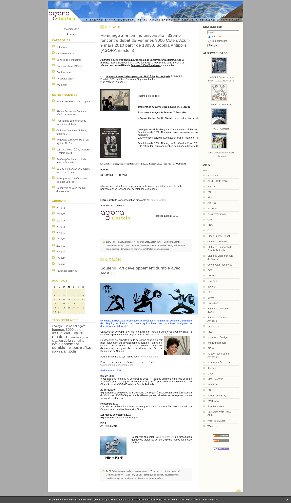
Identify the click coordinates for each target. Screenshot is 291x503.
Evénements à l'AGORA (69, 66)
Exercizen (212, 303)
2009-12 (61, 258)
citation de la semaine (68, 340)
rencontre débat (79, 348)
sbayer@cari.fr (71, 29)
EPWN (211, 297)
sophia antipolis (64, 351)
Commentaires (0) (114, 245)
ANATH (211, 186)
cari (67, 333)
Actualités (61, 47)
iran (183, 245)
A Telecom (213, 175)
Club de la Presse (217, 241)
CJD (209, 230)
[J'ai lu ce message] (287, 499)
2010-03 (61, 239)
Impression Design (217, 337)
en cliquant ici (158, 200)
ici (125, 82)
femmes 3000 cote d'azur (144, 245)
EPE (209, 292)
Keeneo (211, 368)
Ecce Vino (212, 281)
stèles (160, 478)
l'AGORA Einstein (221, 129)
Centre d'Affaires (65, 53)
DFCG (210, 275)
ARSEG (211, 203)
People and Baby (216, 395)
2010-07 (61, 214)
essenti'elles (147, 249)
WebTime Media (216, 421)
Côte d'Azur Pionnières (219, 264)
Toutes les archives (66, 270)
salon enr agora (75, 326)
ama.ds (139, 475)
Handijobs (213, 326)
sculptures (140, 478)
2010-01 (61, 252)
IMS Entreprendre (216, 342)
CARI (210, 219)
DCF (209, 270)
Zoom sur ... (62, 85)
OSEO (210, 390)
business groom (79, 337)
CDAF (210, 225)
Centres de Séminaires (68, 60)
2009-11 (60, 264)
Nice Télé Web (215, 379)
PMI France (213, 401)
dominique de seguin (130, 249)
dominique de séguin (153, 475)
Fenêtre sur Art (64, 72)
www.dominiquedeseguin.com (116, 365)
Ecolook (211, 286)
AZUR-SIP (213, 208)
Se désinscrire (219, 41)
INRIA (210, 348)
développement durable (65, 346)
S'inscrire (217, 36)
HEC (210, 331)
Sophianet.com (215, 406)
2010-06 (61, 220)
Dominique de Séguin (160, 334)
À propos (71, 34)
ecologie (57, 326)
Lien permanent (171, 242)
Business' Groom (216, 214)
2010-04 (61, 233)
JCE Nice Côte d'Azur (219, 362)
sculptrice (119, 478)
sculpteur (129, 478)
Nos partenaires (65, 78)
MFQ (210, 373)
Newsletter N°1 (166, 437)
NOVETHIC (213, 384)
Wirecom (212, 426)
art (133, 475)
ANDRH (211, 192)
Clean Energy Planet (218, 236)
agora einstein (112, 249)
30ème (176, 245)
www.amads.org (149, 356)
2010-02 (61, 245)
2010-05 (61, 227)
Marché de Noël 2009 (221, 104)
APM (210, 197)
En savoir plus (210, 499)
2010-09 (61, 208)
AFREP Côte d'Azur (217, 181)
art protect (151, 478)
